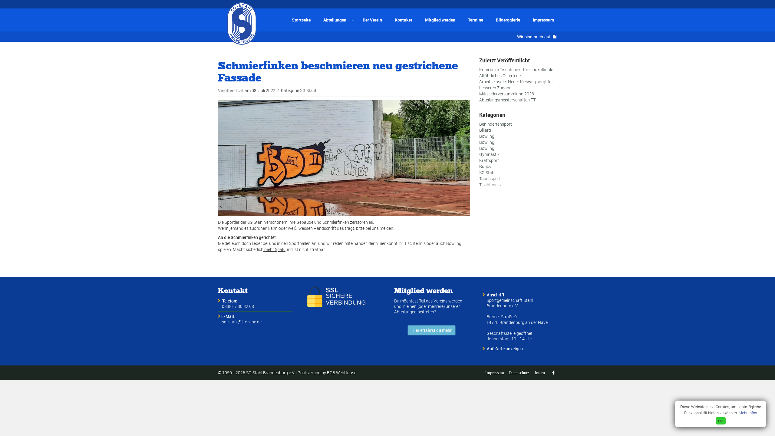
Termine (475, 20)
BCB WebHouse (341, 372)
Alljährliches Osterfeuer (500, 75)
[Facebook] (553, 373)
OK (720, 421)
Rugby (485, 166)
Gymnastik (489, 154)
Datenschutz (519, 373)
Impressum (543, 20)
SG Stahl (308, 90)
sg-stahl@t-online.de (242, 322)
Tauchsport (490, 178)
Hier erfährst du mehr (431, 330)
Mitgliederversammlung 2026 (506, 94)
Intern (540, 373)
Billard (485, 130)
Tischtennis (490, 184)
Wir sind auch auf (535, 36)
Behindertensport (495, 124)
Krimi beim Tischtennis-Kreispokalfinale (516, 69)
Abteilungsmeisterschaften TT (507, 100)
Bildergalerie (508, 20)
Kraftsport (489, 160)
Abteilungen (334, 20)
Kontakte (403, 20)
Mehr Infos (748, 412)
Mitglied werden (440, 20)
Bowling (486, 136)
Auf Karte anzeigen (505, 349)
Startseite (301, 20)
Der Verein (372, 20)
